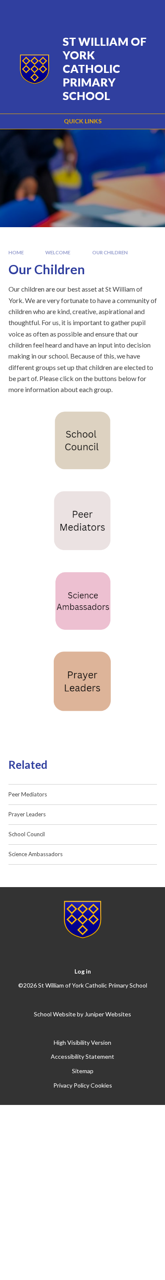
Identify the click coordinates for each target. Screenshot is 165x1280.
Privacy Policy (71, 1085)
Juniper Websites (108, 1014)
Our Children (110, 252)
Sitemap (83, 1070)
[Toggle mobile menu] (148, 12)
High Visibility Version (82, 1042)
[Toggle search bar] (125, 11)
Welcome (57, 252)
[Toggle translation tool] (104, 11)
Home (16, 252)
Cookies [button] (101, 1085)
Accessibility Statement (82, 1056)
